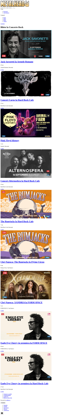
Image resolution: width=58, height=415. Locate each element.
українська (6, 410)
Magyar (5, 409)
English (5, 406)
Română (3, 402)
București (5, 11)
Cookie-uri (5, 396)
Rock (4, 17)
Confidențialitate (7, 395)
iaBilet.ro (8, 400)
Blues (4, 20)
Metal (4, 18)
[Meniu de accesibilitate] (2, 413)
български (6, 407)
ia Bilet (2, 69)
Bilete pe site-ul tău (7, 397)
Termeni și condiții (7, 394)
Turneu (5, 21)
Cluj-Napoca (6, 12)
